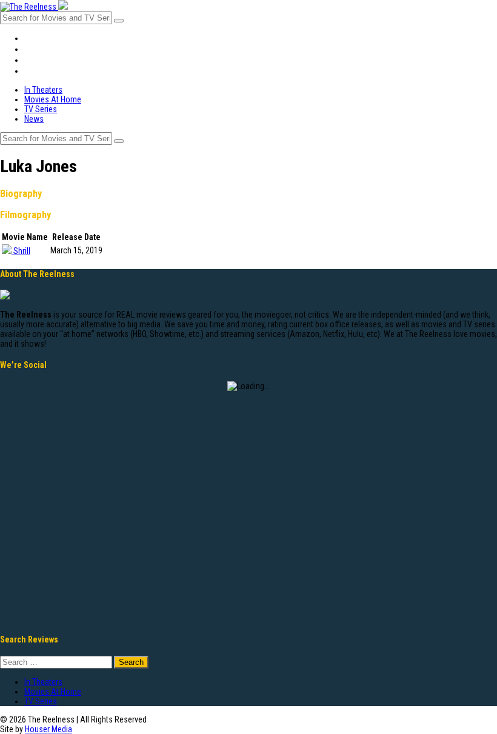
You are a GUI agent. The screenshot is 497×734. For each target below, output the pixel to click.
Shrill (21, 251)
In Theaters (46, 38)
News (34, 70)
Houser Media (48, 729)
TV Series (43, 60)
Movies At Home (55, 49)
